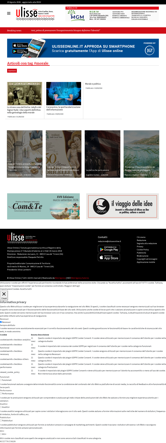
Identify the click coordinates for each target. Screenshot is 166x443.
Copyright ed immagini (147, 259)
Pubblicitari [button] (5, 417)
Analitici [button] (3, 404)
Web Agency (60, 278)
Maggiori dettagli (72, 286)
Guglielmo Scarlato (92, 175)
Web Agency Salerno (80, 278)
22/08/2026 (68, 175)
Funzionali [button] (4, 377)
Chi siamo (141, 237)
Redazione (141, 240)
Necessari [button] (4, 319)
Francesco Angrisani (15, 175)
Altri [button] (2, 431)
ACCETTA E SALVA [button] (8, 441)
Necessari (6, 322)
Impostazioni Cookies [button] (9, 289)
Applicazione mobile (146, 262)
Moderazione (142, 255)
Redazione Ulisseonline (55, 175)
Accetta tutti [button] (26, 289)
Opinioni (12, 70)
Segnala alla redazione (147, 243)
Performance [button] (6, 390)
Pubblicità (141, 252)
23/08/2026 (27, 175)
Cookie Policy (143, 249)
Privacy (140, 246)
